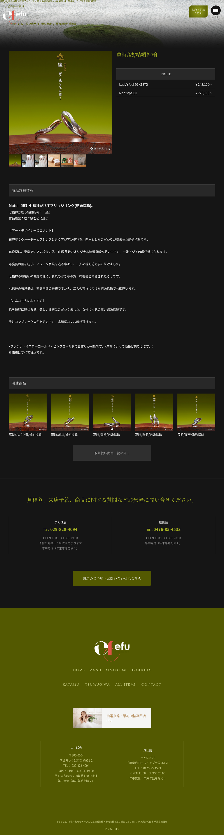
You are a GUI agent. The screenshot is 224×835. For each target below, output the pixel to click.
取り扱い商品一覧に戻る (112, 453)
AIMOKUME (116, 670)
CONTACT (151, 684)
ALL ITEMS (125, 684)
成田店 (148, 750)
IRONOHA (141, 670)
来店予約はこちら (198, 11)
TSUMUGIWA (97, 684)
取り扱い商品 (28, 24)
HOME (79, 670)
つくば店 (76, 747)
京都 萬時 (46, 24)
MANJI (95, 670)
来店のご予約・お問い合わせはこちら (112, 578)
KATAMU (71, 684)
